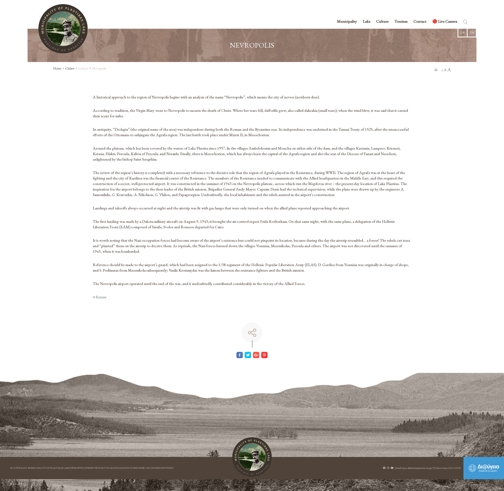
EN (472, 33)
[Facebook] (239, 355)
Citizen (69, 68)
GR (462, 33)
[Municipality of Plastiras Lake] (63, 28)
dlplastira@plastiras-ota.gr (419, 468)
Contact (419, 21)
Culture (382, 21)
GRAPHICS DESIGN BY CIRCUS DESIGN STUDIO (147, 468)
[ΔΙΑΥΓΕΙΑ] (483, 468)
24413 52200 (454, 468)
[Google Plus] (256, 355)
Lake (366, 21)
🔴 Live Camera (444, 21)
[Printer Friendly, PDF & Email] (436, 70)
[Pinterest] (264, 355)
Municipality (347, 21)
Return (100, 297)
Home (57, 68)
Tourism (401, 21)
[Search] (465, 22)
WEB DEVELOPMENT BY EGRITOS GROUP (94, 468)
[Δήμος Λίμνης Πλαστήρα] (252, 457)
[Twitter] (248, 355)
